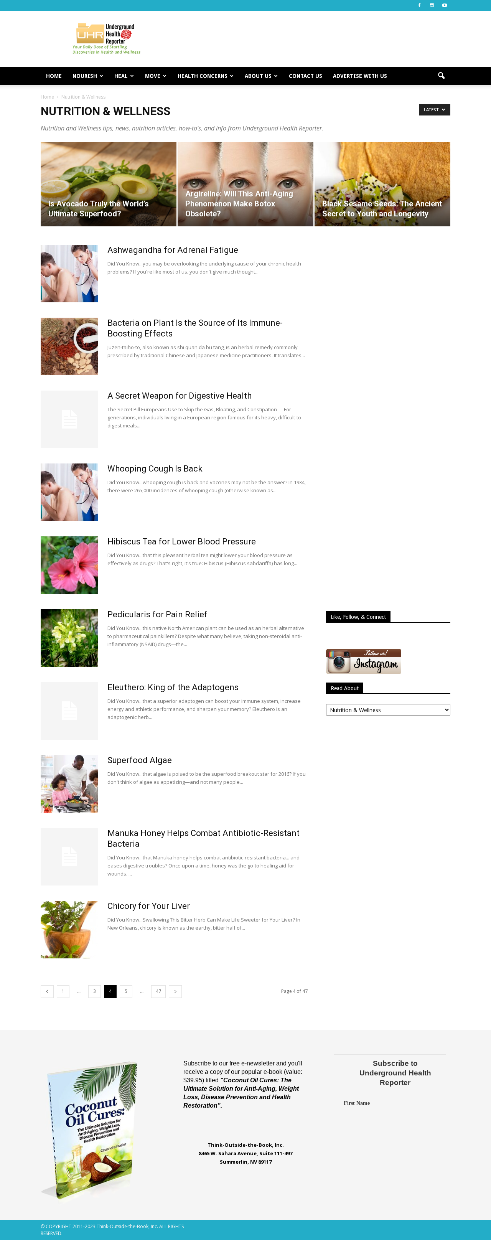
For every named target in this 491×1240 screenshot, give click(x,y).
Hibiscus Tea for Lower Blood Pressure (181, 541)
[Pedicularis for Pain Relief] (69, 638)
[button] (441, 76)
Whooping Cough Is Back (155, 468)
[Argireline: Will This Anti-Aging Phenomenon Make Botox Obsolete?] (245, 184)
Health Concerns (202, 76)
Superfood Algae (139, 760)
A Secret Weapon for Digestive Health (179, 396)
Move (152, 76)
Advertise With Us (360, 76)
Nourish (84, 76)
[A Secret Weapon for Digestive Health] (69, 419)
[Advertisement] (310, 38)
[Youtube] (444, 5)
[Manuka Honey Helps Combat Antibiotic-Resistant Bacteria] (69, 856)
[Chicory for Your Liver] (69, 929)
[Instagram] (432, 5)
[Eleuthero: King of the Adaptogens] (69, 711)
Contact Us (305, 76)
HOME (54, 76)
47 (158, 991)
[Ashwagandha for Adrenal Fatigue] (69, 273)
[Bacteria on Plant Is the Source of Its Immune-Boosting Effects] (69, 346)
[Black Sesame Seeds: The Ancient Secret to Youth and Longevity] (382, 184)
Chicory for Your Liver (148, 906)
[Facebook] (419, 5)
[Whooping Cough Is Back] (69, 492)
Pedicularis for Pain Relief (157, 614)
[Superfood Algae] (69, 784)
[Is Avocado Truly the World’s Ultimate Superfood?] (108, 184)
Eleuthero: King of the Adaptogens (173, 687)
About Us (258, 76)
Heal (121, 76)
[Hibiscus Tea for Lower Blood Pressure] (69, 565)
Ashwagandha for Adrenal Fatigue (172, 250)
